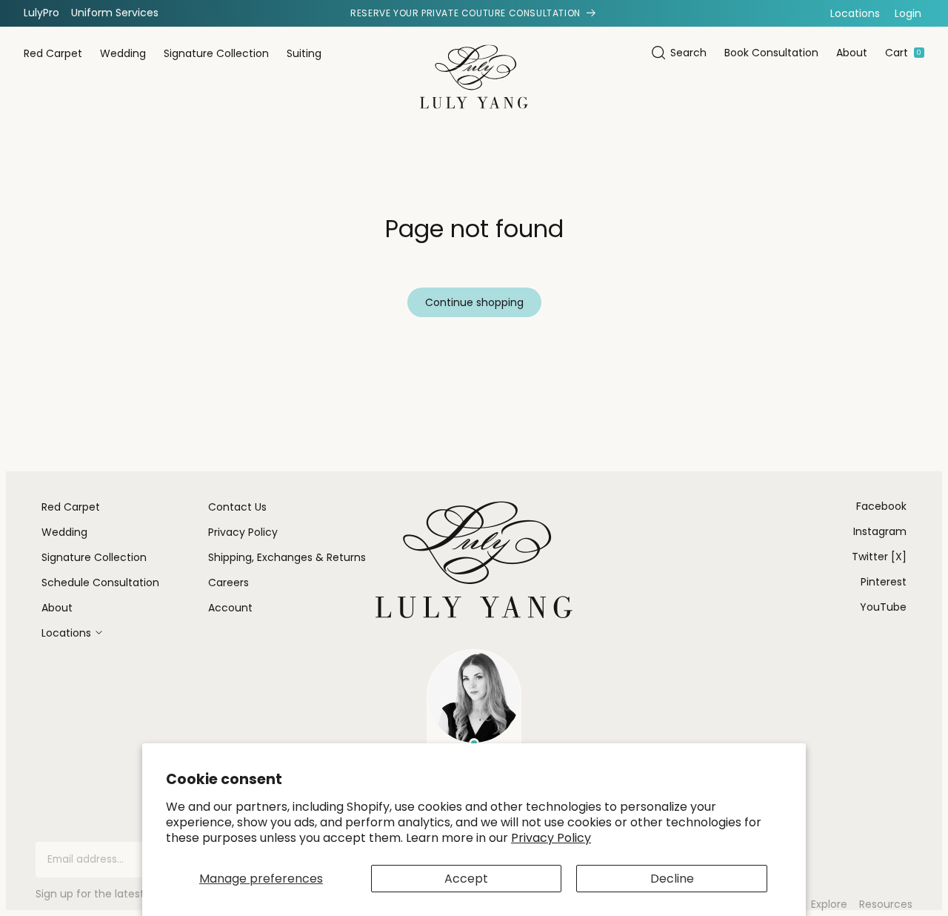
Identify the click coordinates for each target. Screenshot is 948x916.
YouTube (883, 607)
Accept (466, 878)
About (851, 52)
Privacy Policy (551, 837)
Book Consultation (771, 52)
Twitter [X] (879, 556)
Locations (855, 13)
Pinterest (884, 582)
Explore (829, 904)
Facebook (881, 506)
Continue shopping (474, 302)
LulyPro (41, 12)
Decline (672, 878)
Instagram (880, 531)
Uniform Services (114, 12)
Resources (885, 904)
